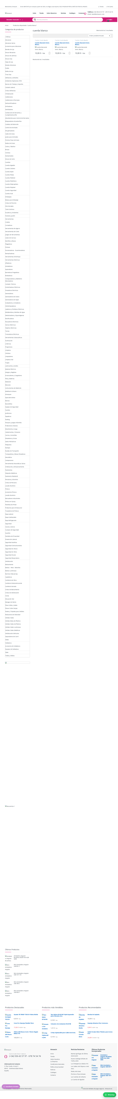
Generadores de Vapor (12, 300)
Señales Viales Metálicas (12, 630)
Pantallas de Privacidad (12, 536)
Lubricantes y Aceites (11, 366)
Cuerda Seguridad (10, 190)
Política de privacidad (56, 1067)
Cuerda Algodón (44, 40)
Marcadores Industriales (12, 498)
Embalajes (8, 197)
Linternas (8, 344)
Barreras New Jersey (11, 574)
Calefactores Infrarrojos (12, 100)
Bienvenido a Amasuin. (11, 6)
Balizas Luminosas (10, 571)
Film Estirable (9, 206)
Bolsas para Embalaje (11, 200)
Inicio (34, 13)
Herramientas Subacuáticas (13, 337)
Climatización (9, 94)
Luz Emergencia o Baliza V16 (79, 1064)
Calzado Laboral (10, 87)
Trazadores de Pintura (12, 511)
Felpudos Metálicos (11, 473)
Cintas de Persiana (11, 483)
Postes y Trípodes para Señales (14, 611)
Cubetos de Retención (12, 124)
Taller (6, 652)
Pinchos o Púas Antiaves (78, 1074)
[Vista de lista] (40, 36)
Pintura (7, 489)
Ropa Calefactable (10, 517)
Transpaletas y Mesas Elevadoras (15, 454)
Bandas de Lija (9, 49)
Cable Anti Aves (10, 134)
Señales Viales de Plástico (13, 624)
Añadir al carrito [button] (48, 53)
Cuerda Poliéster (10, 178)
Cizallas (7, 222)
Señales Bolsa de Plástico (12, 621)
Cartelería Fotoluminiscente (13, 583)
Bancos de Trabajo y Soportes (14, 84)
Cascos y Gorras (10, 527)
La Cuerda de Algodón (77, 1079)
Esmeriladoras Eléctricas (12, 287)
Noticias (63, 13)
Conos (7, 596)
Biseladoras (8, 275)
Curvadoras (8, 225)
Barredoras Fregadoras (12, 272)
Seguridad (8, 524)
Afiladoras (8, 263)
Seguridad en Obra (11, 552)
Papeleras (8, 416)
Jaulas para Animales (11, 137)
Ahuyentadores (9, 131)
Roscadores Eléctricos (11, 322)
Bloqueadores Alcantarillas (13, 121)
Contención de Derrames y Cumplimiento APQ (13, 114)
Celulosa (7, 353)
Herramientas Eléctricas (12, 260)
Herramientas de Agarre (12, 228)
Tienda (101, 6)
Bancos (7, 401)
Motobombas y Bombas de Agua (15, 312)
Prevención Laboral (11, 539)
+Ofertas (8, 37)
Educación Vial (9, 599)
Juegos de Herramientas (12, 235)
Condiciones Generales (57, 1064)
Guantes (7, 533)
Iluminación (8, 341)
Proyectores (8, 347)
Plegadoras (8, 244)
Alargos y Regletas (10, 372)
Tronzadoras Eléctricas (12, 334)
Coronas (7, 153)
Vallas (7, 640)
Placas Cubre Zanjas (11, 608)
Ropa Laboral (9, 514)
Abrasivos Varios (10, 43)
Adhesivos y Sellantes (11, 78)
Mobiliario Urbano (10, 391)
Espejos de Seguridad (11, 407)
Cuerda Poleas (9, 175)
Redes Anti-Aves (76, 1071)
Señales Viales (9, 618)
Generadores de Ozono (12, 297)
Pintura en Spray (10, 501)
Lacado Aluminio (10, 486)
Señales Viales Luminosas (13, 627)
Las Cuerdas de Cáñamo (78, 1077)
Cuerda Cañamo (10, 168)
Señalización (9, 561)
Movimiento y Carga (11, 429)
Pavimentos (8, 470)
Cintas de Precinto (10, 203)
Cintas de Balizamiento (12, 589)
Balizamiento (9, 564)
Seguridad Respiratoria (12, 558)
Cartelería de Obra (11, 580)
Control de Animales (11, 127)
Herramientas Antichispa (12, 257)
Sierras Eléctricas (10, 325)
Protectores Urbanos (11, 426)
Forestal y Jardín (10, 216)
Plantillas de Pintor (11, 505)
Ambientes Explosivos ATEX (13, 81)
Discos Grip (8, 59)
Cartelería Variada (10, 586)
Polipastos (8, 445)
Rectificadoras (9, 318)
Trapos (7, 363)
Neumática (8, 457)
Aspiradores (9, 269)
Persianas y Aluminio (11, 479)
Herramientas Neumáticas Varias (15, 463)
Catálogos (72, 13)
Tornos (7, 331)
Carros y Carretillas (11, 435)
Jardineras (8, 413)
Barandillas (8, 404)
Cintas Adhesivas (10, 91)
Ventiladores (9, 109)
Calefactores (9, 97)
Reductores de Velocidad (12, 614)
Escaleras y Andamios (11, 212)
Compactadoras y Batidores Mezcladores (13, 280)
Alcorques (8, 394)
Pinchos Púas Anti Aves (12, 140)
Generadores (9, 293)
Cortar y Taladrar (10, 146)
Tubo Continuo (9, 209)
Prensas (7, 247)
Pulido (7, 68)
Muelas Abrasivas (10, 65)
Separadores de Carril (12, 636)
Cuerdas (37, 40)
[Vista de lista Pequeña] (43, 36)
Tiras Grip (8, 74)
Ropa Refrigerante (10, 520)
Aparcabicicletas (10, 397)
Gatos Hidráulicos (10, 441)
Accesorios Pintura (10, 492)
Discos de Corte (10, 159)
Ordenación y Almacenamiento (14, 467)
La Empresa (54, 1061)
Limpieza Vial (9, 359)
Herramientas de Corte (12, 231)
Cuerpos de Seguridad (12, 530)
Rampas (7, 448)
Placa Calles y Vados (11, 605)
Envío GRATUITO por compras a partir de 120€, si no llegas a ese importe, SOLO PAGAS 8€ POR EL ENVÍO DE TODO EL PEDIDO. (53, 6)
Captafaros (8, 577)
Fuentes (7, 410)
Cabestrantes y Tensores (12, 432)
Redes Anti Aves (10, 143)
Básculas (8, 385)
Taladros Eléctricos (10, 328)
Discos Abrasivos (10, 52)
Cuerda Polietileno (10, 181)
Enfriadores (8, 106)
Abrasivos (8, 40)
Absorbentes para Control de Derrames (17, 118)
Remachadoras (9, 253)
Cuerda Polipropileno (11, 184)
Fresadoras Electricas (11, 290)
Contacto (81, 13)
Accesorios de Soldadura (12, 646)
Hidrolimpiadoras (10, 306)
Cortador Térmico (10, 284)
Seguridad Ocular (10, 555)
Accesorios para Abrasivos (13, 46)
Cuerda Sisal (9, 193)
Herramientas (9, 219)
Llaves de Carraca (10, 238)
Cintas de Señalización (12, 593)
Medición (8, 382)
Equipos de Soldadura (12, 649)
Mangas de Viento (10, 602)
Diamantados (9, 156)
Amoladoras (9, 266)
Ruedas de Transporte (12, 451)
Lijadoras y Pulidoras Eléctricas (14, 309)
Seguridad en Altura (11, 549)
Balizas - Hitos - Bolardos (12, 567)
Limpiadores (9, 356)
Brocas (7, 149)
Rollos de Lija (9, 71)
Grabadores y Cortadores (12, 303)
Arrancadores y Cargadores (13, 375)
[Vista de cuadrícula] (35, 36)
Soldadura (8, 643)
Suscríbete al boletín (12, 1086)
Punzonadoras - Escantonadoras (15, 250)
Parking (7, 419)
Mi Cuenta (110, 6)
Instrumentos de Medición (13, 388)
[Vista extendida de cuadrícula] (38, 36)
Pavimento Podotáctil (11, 476)
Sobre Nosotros (52, 13)
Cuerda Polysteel (10, 187)
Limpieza (8, 350)
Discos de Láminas (11, 56)
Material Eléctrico (10, 369)
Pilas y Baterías (9, 378)
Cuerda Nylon (9, 172)
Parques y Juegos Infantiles (13, 422)
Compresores (9, 460)
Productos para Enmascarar (13, 508)
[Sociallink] (5, 1075)
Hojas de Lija (9, 62)
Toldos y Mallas (10, 656)
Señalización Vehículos (12, 633)
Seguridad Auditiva (11, 542)
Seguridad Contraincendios (13, 545)
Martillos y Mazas (10, 241)
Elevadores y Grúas (11, 438)
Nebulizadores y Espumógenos (14, 315)
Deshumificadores (10, 103)
